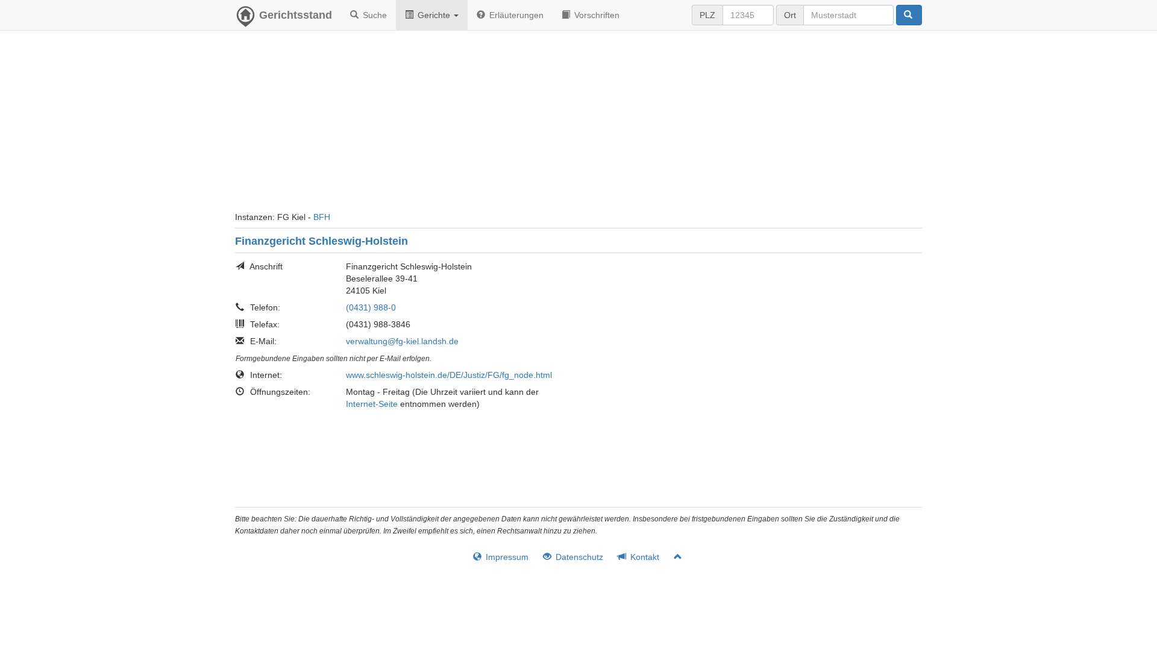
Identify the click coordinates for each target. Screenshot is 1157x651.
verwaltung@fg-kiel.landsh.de (402, 341)
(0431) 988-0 (371, 307)
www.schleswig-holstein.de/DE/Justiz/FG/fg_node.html (449, 375)
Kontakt (643, 557)
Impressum (505, 557)
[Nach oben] (673, 557)
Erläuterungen (515, 15)
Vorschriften (595, 15)
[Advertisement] (578, 126)
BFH (321, 217)
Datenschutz (578, 557)
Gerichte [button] (434, 15)
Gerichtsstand (295, 15)
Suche (373, 15)
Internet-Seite (372, 404)
